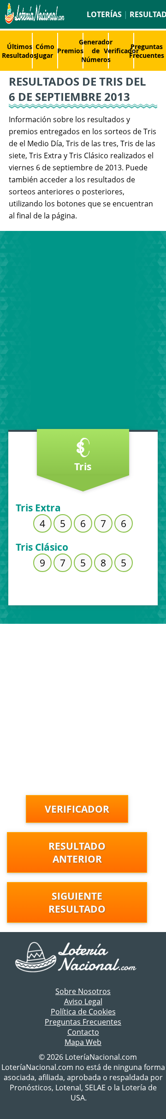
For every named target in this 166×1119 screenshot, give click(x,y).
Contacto (83, 1032)
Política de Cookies (83, 1012)
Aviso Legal (83, 1001)
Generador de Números (96, 50)
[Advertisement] (83, 332)
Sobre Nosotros (83, 991)
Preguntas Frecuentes (146, 51)
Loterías (104, 14)
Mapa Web (83, 1042)
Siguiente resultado (77, 902)
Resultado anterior (77, 852)
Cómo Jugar (45, 51)
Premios (70, 50)
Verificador (121, 50)
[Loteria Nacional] (33, 21)
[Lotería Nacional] (83, 958)
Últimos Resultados (19, 51)
